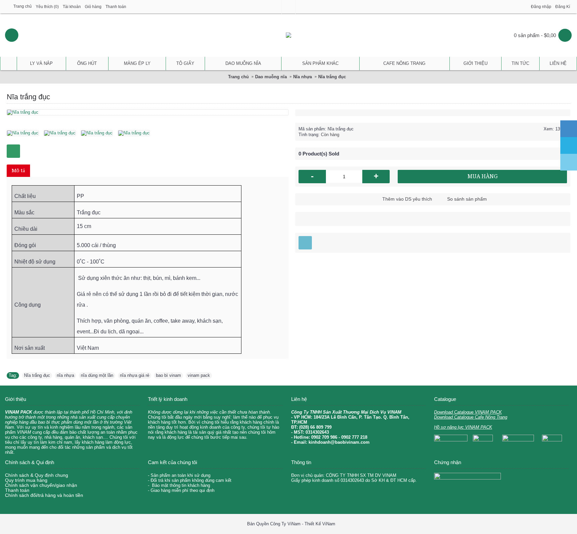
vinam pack (199, 375)
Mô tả (18, 171)
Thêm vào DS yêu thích (407, 199)
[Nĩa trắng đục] (25, 130)
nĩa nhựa (65, 375)
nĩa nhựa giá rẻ (134, 375)
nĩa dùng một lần (97, 375)
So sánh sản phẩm (467, 199)
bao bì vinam (168, 375)
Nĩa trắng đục (37, 375)
